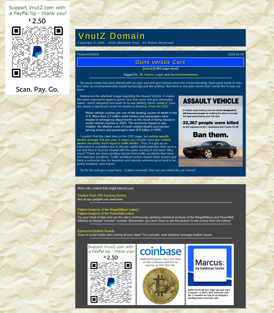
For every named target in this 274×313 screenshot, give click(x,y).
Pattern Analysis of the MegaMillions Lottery (107, 209)
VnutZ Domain (112, 36)
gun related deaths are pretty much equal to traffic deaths (124, 141)
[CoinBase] (161, 304)
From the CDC (158, 106)
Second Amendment (184, 74)
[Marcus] (210, 304)
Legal (159, 74)
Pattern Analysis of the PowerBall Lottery (105, 213)
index (147, 68)
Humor (148, 74)
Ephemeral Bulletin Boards (96, 231)
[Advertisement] (160, 15)
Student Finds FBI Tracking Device (101, 195)
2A (141, 74)
